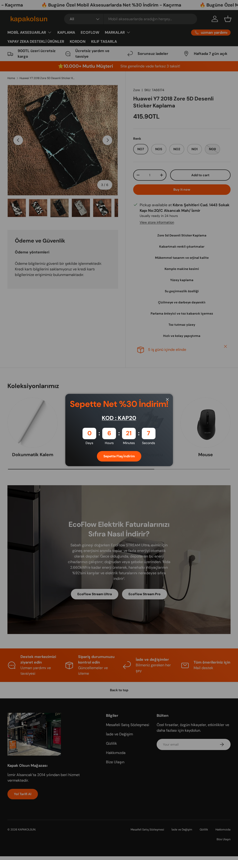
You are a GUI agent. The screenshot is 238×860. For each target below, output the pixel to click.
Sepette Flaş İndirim (119, 456)
